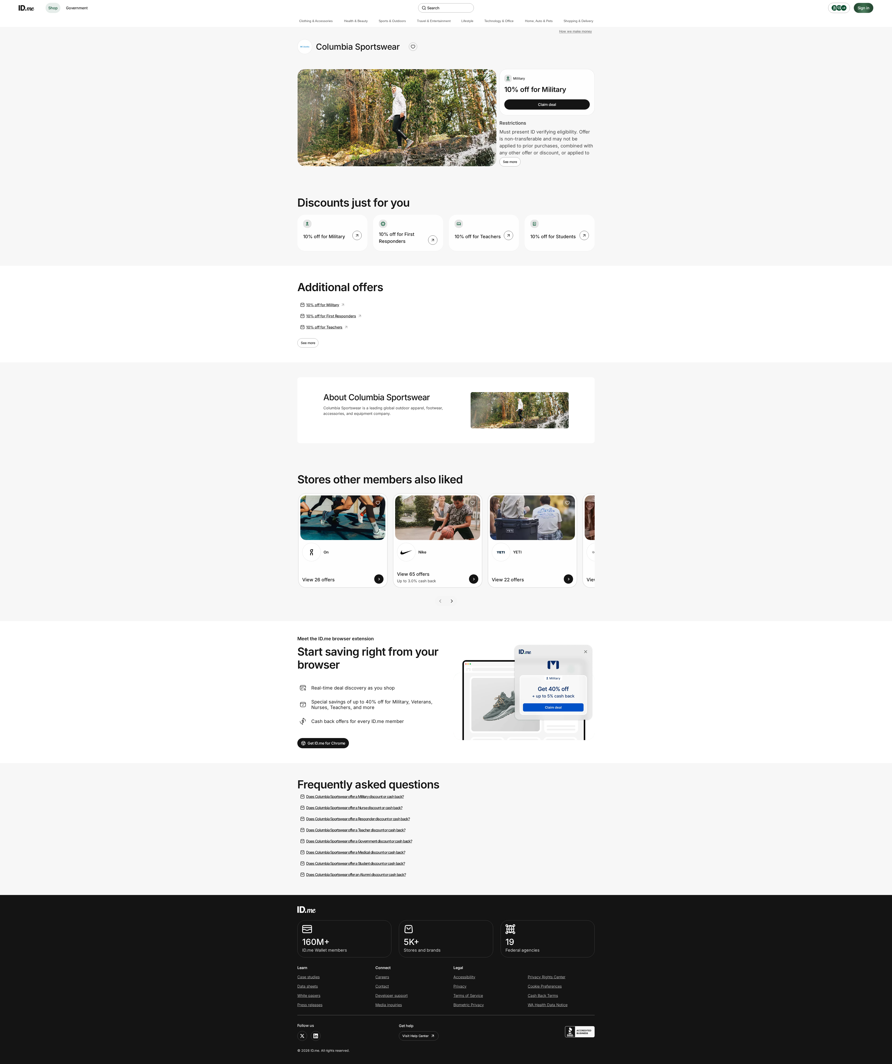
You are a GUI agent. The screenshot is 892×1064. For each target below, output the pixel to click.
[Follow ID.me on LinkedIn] (316, 1036)
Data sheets (307, 986)
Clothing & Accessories (316, 21)
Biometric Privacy (468, 1004)
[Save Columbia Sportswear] (413, 46)
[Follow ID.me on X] (302, 1036)
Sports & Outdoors (392, 21)
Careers (382, 977)
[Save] (378, 503)
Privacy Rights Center (546, 977)
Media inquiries (388, 1004)
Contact (382, 986)
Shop (53, 8)
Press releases (309, 1004)
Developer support (391, 995)
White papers (308, 995)
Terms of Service (468, 995)
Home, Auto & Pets (539, 21)
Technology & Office (499, 21)
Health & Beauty (356, 21)
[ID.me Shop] (29, 8)
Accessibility (464, 977)
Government (77, 8)
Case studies (308, 977)
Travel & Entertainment (434, 21)
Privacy (459, 986)
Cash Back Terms (543, 995)
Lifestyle (467, 21)
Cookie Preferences (545, 986)
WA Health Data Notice (547, 1004)
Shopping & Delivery (578, 21)
